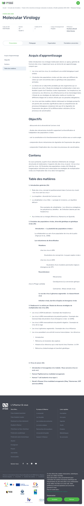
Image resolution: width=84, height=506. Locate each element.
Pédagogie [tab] (32, 43)
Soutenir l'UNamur (42, 437)
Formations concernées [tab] (71, 43)
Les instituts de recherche (44, 421)
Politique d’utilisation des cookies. (57, 491)
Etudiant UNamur (16, 425)
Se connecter (64, 437)
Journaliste (14, 453)
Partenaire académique (18, 433)
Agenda (62, 421)
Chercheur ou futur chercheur (20, 429)
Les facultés (40, 417)
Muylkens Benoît (72, 29)
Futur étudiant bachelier (18, 413)
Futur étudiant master (17, 417)
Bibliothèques (64, 433)
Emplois (62, 429)
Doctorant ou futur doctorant (19, 421)
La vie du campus (41, 425)
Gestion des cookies (29, 477)
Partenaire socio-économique (20, 437)
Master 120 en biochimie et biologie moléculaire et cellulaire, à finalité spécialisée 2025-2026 (45, 8)
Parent (13, 449)
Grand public (15, 457)
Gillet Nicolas (71, 31)
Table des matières (10, 68)
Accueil (4, 8)
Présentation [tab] (13, 43)
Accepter (54, 499)
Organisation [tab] (52, 43)
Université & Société (42, 433)
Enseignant (14, 445)
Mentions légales (7, 477)
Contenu (7, 64)
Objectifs (7, 60)
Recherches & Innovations (44, 429)
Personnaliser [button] (51, 495)
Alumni (13, 441)
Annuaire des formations (14, 8)
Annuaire (63, 417)
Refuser (71, 499)
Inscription (63, 413)
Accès (62, 425)
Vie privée (18, 477)
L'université (39, 413)
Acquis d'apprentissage (11, 56)
